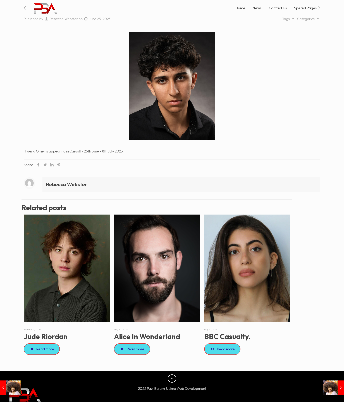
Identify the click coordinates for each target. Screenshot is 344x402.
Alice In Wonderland (147, 336)
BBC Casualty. (227, 336)
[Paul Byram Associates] (45, 8)
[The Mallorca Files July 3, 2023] (333, 387)
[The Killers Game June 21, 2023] (10, 387)
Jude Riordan (46, 336)
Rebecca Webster (64, 19)
